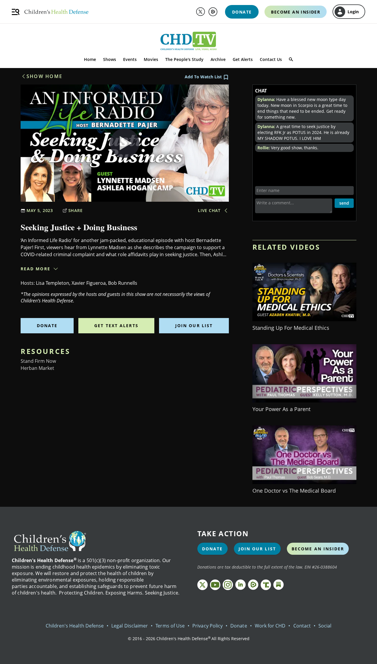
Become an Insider (318, 549)
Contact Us (271, 59)
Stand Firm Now (38, 361)
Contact (302, 625)
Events (130, 59)
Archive (218, 59)
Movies (151, 59)
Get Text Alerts (116, 325)
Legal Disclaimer (129, 625)
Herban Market (37, 368)
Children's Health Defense (75, 625)
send (344, 203)
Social (324, 625)
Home (90, 59)
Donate (47, 325)
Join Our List (194, 325)
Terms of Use (170, 625)
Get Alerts (243, 59)
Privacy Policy (207, 625)
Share (75, 210)
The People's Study (184, 59)
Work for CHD (270, 625)
